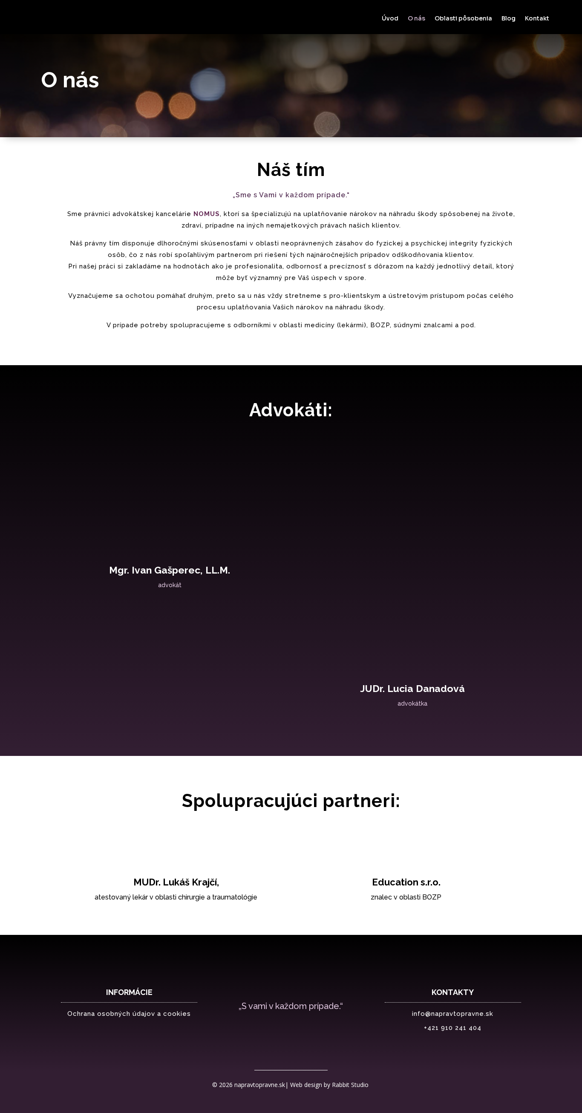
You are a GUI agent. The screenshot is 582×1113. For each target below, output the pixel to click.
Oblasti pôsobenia (463, 18)
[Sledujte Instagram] (308, 1031)
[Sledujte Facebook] (274, 1031)
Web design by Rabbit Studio (330, 1085)
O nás (416, 18)
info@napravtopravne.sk (452, 1014)
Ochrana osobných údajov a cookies (129, 1014)
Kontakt (537, 18)
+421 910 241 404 (452, 1028)
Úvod (390, 18)
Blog (508, 18)
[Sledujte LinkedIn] (291, 1031)
